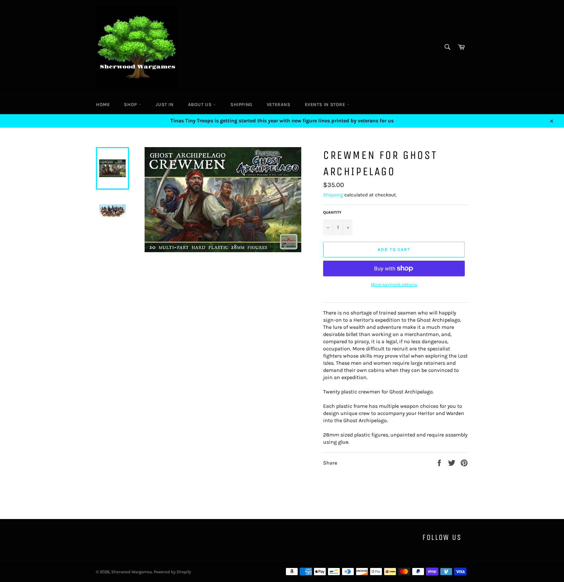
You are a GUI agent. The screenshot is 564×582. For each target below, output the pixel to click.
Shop (131, 104)
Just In (164, 104)
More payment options (394, 284)
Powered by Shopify (172, 571)
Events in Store (326, 104)
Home (103, 104)
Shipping (241, 104)
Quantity (332, 212)
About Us (200, 104)
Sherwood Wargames (131, 571)
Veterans (278, 104)
